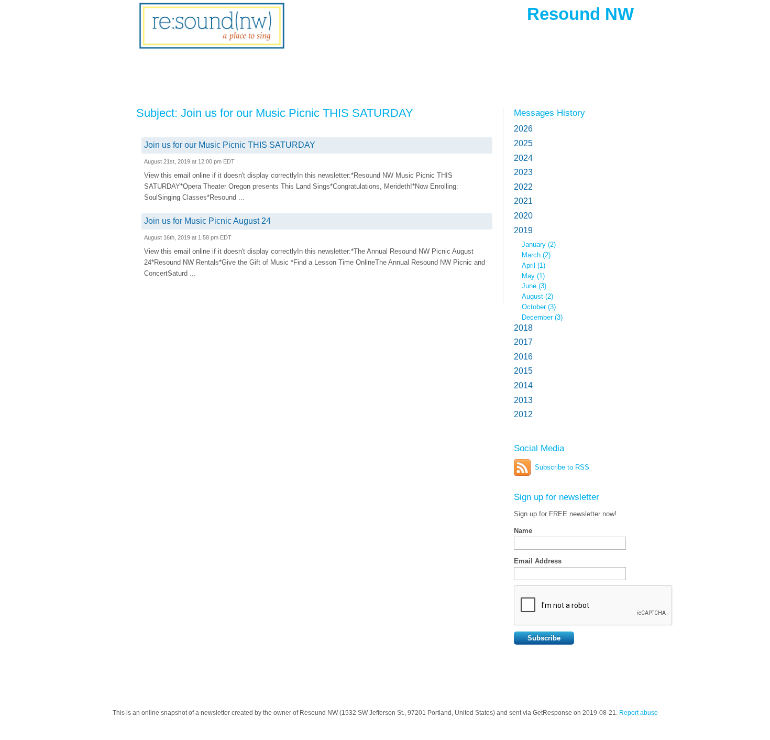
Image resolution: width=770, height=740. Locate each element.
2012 (523, 414)
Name (523, 531)
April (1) (533, 265)
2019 (523, 230)
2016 (523, 356)
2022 (523, 186)
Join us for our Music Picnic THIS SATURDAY (229, 144)
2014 (523, 385)
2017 (523, 342)
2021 (523, 201)
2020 (523, 215)
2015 (523, 370)
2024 (523, 158)
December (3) (542, 317)
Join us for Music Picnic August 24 (207, 220)
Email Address (538, 561)
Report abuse (638, 712)
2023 (523, 172)
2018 (523, 327)
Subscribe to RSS (562, 467)
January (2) (539, 244)
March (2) (536, 255)
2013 (523, 400)
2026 (523, 128)
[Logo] (212, 33)
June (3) (534, 286)
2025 (523, 143)
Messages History (549, 112)
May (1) (533, 276)
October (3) (539, 307)
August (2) (537, 296)
